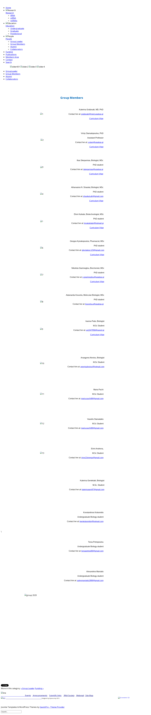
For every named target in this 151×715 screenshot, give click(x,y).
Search (9, 62)
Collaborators (16, 49)
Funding (9, 52)
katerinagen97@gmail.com (93, 490)
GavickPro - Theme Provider (52, 707)
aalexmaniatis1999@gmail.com (90, 580)
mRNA (13, 18)
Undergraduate (17, 28)
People (9, 39)
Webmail (80, 695)
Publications (11, 54)
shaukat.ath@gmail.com (93, 196)
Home (8, 7)
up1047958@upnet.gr (95, 330)
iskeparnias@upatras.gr (93, 169)
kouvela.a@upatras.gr (94, 304)
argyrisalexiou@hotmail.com (92, 367)
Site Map (89, 695)
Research (10, 13)
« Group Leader (27, 688)
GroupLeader (11, 71)
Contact (9, 59)
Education (10, 26)
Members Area (12, 57)
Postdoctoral (16, 33)
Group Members (17, 44)
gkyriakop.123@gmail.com (93, 250)
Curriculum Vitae (96, 119)
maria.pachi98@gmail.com (92, 399)
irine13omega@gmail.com (92, 458)
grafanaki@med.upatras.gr (92, 114)
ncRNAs (13, 20)
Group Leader (16, 41)
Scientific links (55, 695)
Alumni (13, 46)
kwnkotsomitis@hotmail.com (91, 521)
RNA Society (69, 695)
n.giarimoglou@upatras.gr (93, 277)
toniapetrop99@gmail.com (92, 551)
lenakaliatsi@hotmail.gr (94, 223)
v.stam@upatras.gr (95, 142)
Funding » (39, 688)
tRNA (12, 15)
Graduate (14, 31)
